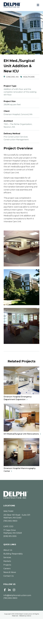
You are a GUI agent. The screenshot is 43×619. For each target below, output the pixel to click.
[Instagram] (14, 589)
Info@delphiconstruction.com (17, 595)
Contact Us (8, 576)
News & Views (9, 572)
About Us (7, 550)
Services (7, 557)
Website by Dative (25, 616)
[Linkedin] (9, 589)
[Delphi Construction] (12, 5)
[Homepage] (21, 495)
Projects (7, 565)
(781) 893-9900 (10, 521)
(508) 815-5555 (10, 536)
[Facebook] (4, 589)
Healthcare (29, 77)
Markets (7, 561)
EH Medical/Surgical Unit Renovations (21, 434)
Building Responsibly (13, 554)
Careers (6, 568)
